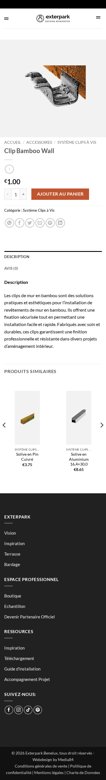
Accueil (12, 142)
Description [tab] (16, 256)
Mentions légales (49, 772)
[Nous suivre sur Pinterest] (37, 710)
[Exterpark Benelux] (53, 18)
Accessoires (39, 142)
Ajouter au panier (60, 193)
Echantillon (14, 606)
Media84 (65, 759)
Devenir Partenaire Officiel (29, 616)
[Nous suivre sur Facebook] (9, 710)
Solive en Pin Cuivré (27, 457)
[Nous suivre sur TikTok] (28, 710)
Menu (15, 18)
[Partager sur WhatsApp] (9, 223)
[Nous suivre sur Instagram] (18, 710)
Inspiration (14, 543)
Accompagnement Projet (27, 679)
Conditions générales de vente (41, 766)
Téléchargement (19, 658)
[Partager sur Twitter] (29, 223)
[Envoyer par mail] (40, 223)
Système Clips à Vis (76, 142)
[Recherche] (99, 17)
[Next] (101, 436)
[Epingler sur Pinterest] (50, 223)
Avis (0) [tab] (11, 268)
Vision (10, 532)
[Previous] (4, 436)
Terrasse (12, 553)
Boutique (12, 595)
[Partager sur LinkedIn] (60, 223)
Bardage (12, 564)
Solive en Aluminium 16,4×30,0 (79, 459)
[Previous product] (9, 169)
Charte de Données (83, 772)
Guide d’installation (22, 668)
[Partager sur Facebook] (19, 223)
